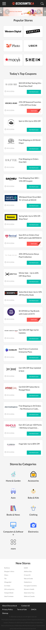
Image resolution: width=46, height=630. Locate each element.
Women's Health (29, 589)
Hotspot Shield (8, 593)
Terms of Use (22, 609)
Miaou (6, 575)
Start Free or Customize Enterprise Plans (28, 350)
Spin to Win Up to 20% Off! (30, 121)
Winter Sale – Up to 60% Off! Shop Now (29, 274)
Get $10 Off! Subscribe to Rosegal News (29, 388)
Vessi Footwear (9, 596)
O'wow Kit (27, 575)
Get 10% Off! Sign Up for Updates (29, 331)
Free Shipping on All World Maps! (29, 141)
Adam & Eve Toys (29, 593)
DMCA (33, 609)
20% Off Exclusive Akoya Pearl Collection (29, 255)
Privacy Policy (7, 609)
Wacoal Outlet (28, 578)
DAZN (26, 568)
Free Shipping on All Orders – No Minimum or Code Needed (30, 407)
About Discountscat (9, 605)
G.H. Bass (7, 586)
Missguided (7, 582)
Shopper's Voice (9, 571)
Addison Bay (28, 571)
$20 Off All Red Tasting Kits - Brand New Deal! (30, 84)
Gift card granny (9, 589)
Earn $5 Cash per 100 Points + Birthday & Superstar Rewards (30, 426)
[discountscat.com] (23, 3)
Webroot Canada (29, 596)
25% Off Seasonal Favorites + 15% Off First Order (30, 103)
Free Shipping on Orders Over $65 (28, 160)
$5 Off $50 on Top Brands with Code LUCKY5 (29, 312)
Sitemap (5, 613)
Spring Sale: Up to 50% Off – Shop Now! (30, 217)
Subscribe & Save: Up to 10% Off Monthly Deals (30, 293)
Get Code (34, 111)
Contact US (25, 605)
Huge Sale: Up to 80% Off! (29, 444)
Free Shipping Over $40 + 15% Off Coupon (29, 179)
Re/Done (7, 568)
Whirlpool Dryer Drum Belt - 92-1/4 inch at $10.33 (30, 198)
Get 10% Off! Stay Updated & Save (30, 369)
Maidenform (28, 582)
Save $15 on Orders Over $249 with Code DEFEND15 (30, 236)
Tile (5, 578)
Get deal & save (33, 92)
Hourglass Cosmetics (30, 586)
